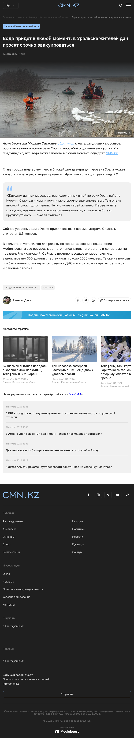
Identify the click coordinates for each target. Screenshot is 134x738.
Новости (77, 536)
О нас (6, 574)
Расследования (13, 521)
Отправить (67, 694)
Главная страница (13, 17)
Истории (77, 521)
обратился (66, 143)
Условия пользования (16, 597)
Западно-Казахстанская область (48, 17)
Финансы (8, 536)
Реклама (8, 581)
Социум (77, 552)
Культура (78, 544)
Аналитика (9, 529)
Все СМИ (75, 394)
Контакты (9, 604)
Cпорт (7, 544)
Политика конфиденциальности (23, 589)
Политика (78, 529)
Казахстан (48, 287)
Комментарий (12, 552)
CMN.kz (112, 153)
